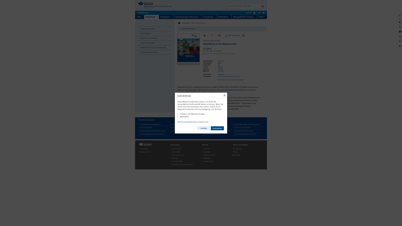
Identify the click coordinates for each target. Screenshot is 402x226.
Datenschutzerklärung (186, 122)
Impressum (204, 122)
